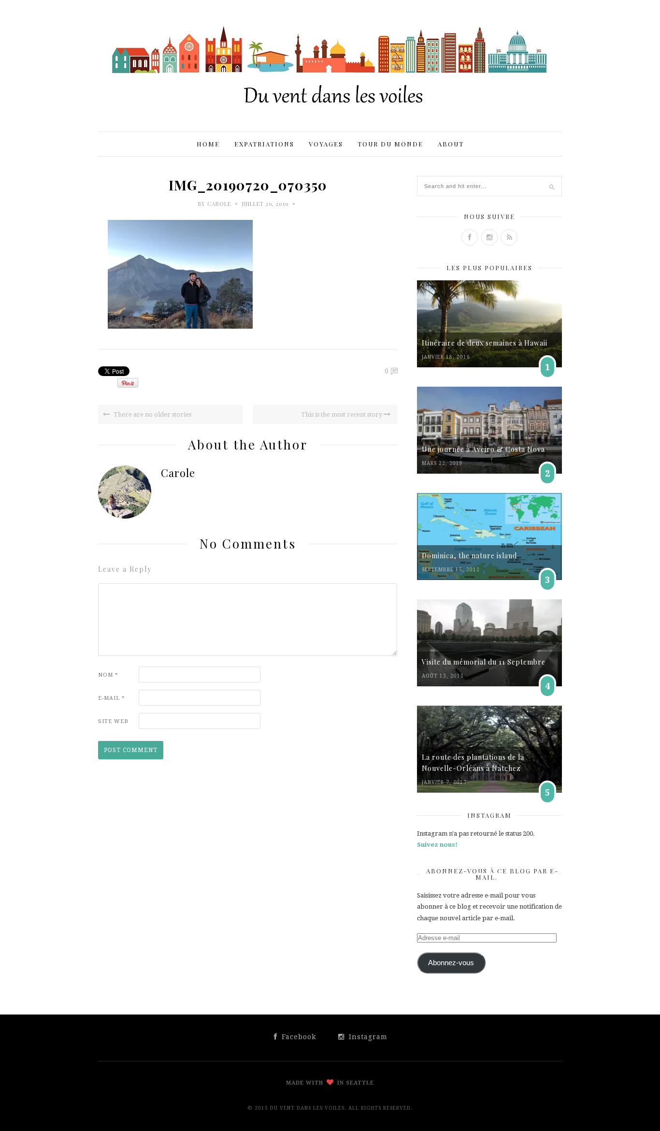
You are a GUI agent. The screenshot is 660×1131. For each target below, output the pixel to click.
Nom (108, 675)
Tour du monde (390, 144)
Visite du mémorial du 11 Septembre (483, 662)
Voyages (326, 144)
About (451, 144)
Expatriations (264, 144)
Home (208, 144)
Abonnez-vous (451, 963)
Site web (113, 721)
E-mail (111, 698)
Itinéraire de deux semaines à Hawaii (484, 343)
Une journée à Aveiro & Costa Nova (483, 449)
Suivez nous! (437, 844)
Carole (219, 203)
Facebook (297, 1037)
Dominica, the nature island (469, 555)
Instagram (366, 1037)
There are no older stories (151, 414)
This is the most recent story (342, 414)
